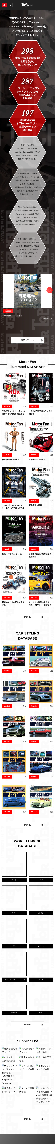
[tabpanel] (27, 297)
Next (49, 290)
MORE (27, 617)
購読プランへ (27, 340)
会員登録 (4, 5)
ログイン (10, 5)
